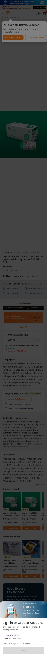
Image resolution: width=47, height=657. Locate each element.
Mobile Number (12, 635)
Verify (23, 650)
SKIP (42, 603)
